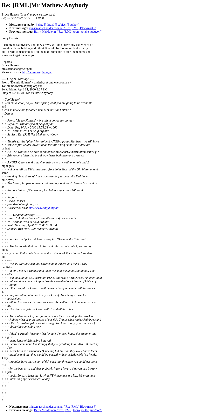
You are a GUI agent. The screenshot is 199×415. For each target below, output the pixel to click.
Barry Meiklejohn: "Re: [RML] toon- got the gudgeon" (68, 31)
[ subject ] (62, 24)
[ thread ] (50, 24)
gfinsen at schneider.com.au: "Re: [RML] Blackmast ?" (62, 28)
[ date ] (40, 24)
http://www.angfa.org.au (37, 72)
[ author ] (73, 24)
